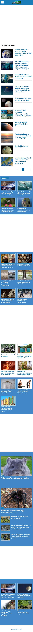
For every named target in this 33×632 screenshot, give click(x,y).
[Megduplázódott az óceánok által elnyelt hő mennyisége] (7, 138)
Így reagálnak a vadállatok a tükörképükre (22, 301)
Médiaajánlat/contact (16, 629)
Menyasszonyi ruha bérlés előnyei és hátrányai (6, 391)
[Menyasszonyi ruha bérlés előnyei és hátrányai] (8, 384)
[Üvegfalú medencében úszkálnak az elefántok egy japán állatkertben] (24, 349)
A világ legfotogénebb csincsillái (15, 478)
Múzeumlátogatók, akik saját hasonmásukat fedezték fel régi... (8, 266)
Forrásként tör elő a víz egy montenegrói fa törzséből (24, 282)
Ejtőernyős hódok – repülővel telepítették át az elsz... (24, 596)
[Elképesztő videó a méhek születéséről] (24, 258)
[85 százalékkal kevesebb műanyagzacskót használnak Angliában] (7, 114)
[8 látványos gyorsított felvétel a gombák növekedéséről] (8, 293)
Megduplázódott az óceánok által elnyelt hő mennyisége (23, 136)
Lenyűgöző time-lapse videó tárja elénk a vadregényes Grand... (8, 193)
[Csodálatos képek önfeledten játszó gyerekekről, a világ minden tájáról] (5, 528)
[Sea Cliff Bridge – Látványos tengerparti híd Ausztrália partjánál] (5, 537)
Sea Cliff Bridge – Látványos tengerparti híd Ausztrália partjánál (20, 536)
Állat (2, 475)
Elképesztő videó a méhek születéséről (23, 265)
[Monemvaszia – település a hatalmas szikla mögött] (24, 203)
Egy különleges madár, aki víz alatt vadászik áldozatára (24, 193)
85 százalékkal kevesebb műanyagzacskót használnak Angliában (23, 113)
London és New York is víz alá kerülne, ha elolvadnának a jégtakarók (23, 160)
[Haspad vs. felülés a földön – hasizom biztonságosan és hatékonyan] (24, 384)
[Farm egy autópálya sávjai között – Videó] (5, 519)
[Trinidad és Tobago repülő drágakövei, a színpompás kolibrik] (8, 203)
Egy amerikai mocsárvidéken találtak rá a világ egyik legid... (24, 373)
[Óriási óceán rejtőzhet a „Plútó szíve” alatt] (7, 102)
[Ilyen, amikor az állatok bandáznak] (8, 349)
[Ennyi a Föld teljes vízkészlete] (7, 150)
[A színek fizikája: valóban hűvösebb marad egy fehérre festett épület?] (8, 401)
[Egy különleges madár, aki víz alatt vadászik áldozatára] (24, 186)
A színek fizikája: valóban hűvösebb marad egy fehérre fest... (7, 409)
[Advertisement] (16, 23)
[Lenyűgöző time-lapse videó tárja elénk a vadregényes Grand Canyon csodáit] (8, 186)
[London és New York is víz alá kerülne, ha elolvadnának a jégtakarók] (7, 162)
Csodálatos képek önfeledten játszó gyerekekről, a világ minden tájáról (21, 527)
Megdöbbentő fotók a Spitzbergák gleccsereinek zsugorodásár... (7, 283)
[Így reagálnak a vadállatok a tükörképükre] (24, 293)
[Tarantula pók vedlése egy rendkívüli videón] (16, 498)
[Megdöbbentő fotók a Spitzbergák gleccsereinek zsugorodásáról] (8, 275)
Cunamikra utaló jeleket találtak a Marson (21, 124)
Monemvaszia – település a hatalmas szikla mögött (23, 210)
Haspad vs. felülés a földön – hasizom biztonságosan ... (23, 391)
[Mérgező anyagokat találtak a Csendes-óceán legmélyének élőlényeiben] (7, 90)
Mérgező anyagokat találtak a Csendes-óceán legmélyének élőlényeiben (22, 89)
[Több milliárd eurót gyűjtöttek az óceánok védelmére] (7, 78)
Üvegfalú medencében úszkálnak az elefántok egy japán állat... (24, 356)
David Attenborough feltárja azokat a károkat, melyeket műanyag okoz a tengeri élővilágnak (22, 65)
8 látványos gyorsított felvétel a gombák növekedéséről (7, 301)
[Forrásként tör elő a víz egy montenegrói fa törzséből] (24, 275)
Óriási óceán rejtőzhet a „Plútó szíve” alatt (23, 99)
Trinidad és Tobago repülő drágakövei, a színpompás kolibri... (7, 210)
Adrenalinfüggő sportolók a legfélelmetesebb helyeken (6, 613)
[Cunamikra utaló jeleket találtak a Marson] (7, 126)
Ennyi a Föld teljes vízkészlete (21, 147)
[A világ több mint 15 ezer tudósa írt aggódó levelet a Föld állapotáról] (7, 53)
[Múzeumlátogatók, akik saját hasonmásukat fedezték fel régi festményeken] (8, 258)
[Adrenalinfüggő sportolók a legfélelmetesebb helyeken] (8, 605)
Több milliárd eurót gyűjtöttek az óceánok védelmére (23, 76)
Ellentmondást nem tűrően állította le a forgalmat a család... (23, 612)
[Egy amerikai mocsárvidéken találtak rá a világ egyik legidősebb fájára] (24, 365)
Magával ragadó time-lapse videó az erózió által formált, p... (7, 373)
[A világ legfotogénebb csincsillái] (16, 466)
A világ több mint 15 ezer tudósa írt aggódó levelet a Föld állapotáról (23, 52)
